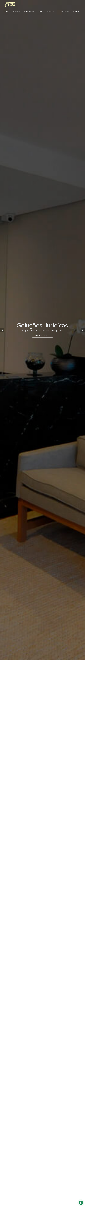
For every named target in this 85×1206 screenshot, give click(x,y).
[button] (2, 603)
